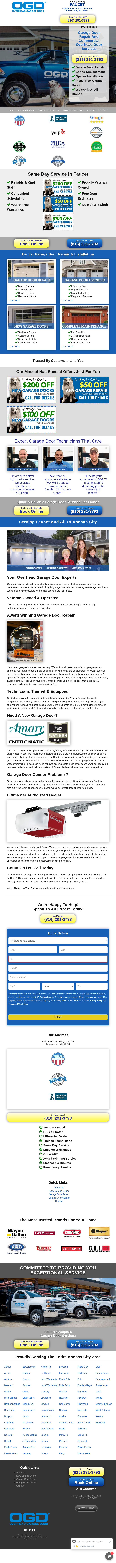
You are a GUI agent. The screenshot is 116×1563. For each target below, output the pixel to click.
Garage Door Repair (59, 1194)
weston (99, 1416)
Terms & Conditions (35, 1535)
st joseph (82, 1441)
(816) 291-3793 (77, 19)
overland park (66, 1422)
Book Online (31, 243)
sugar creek (102, 1373)
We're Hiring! (86, 1508)
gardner (26, 1385)
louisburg (64, 1373)
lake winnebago (49, 1385)
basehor (8, 1385)
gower (25, 1391)
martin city (64, 1379)
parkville (63, 1435)
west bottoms (103, 1410)
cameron (9, 1422)
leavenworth (47, 1410)
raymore (82, 1391)
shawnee (82, 1416)
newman (63, 1398)
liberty (44, 1453)
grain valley (28, 1398)
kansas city (28, 1447)
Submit (58, 1017)
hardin (25, 1416)
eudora (26, 1373)
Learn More (14, 300)
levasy (44, 1441)
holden (26, 1428)
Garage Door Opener (59, 1198)
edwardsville (29, 1367)
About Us (91, 110)
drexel (7, 1441)
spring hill (82, 1435)
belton (7, 1391)
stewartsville (83, 1453)
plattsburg (82, 1373)
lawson (45, 1404)
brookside (9, 1410)
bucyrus (8, 1416)
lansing (45, 1391)
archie (7, 1373)
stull (98, 1367)
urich (98, 1391)
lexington (46, 1447)
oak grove (64, 1404)
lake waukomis (49, 1379)
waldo (99, 1398)
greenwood (28, 1410)
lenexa (44, 1435)
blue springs (10, 1398)
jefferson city (29, 1441)
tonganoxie (102, 1385)
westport (100, 1422)
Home (11, 110)
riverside (82, 1410)
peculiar (63, 1447)
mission (63, 1391)
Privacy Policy (96, 1000)
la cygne (46, 1373)
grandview (27, 1404)
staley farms (84, 1447)
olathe (62, 1416)
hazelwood (28, 1422)
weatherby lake (104, 1404)
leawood (45, 1416)
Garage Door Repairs (73, 110)
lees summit (47, 1428)
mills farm (64, 1385)
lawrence (46, 1398)
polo (79, 1379)
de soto (8, 1435)
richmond (82, 1404)
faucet (25, 1379)
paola (62, 1428)
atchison (8, 1379)
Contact (103, 110)
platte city (82, 1367)
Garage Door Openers (49, 110)
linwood (63, 1367)
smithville (82, 1428)
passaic (63, 1441)
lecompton (46, 1422)
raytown (81, 1398)
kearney (26, 1453)
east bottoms (11, 1453)
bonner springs (12, 1404)
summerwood (103, 1379)
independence (29, 1435)
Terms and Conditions (18, 1004)
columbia (9, 1428)
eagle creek (10, 1447)
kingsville (46, 1367)
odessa (63, 1410)
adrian (7, 1367)
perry (62, 1453)
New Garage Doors (27, 110)
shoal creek (83, 1422)
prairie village (84, 1385)
